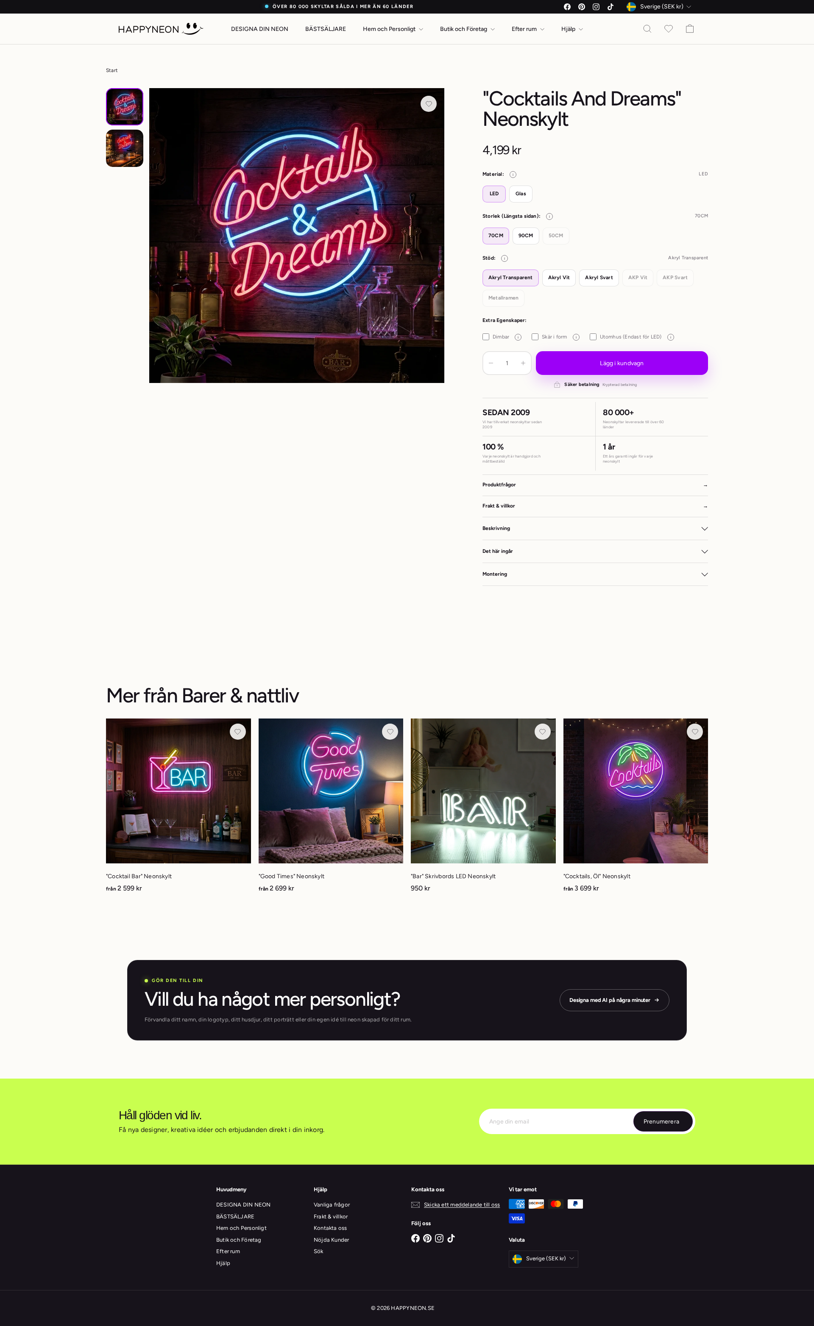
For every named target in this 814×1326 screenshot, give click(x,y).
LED (494, 194)
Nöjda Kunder (331, 1240)
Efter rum (525, 29)
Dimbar (506, 337)
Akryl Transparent (510, 277)
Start (112, 70)
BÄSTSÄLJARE (325, 29)
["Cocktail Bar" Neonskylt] (178, 810)
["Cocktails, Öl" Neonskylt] (635, 810)
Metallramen (503, 298)
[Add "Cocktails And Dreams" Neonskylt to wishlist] (429, 104)
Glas (521, 194)
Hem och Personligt (390, 29)
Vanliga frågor (332, 1204)
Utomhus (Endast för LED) (635, 337)
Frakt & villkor (331, 1216)
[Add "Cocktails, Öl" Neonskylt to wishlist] (695, 732)
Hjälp (569, 29)
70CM (495, 236)
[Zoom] (296, 235)
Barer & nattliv (239, 695)
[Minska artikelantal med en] (490, 363)
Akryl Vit (559, 277)
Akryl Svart (599, 277)
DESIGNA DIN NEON (259, 29)
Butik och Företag (464, 29)
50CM (556, 236)
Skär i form (559, 337)
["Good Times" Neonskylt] (331, 810)
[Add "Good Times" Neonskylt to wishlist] (390, 732)
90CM (526, 236)
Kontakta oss (330, 1228)
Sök (318, 1251)
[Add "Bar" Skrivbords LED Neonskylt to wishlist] (543, 732)
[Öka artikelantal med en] (523, 363)
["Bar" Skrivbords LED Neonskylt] (483, 809)
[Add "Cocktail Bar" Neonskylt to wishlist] (238, 732)
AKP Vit (637, 277)
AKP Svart (675, 277)
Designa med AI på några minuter (609, 1000)
